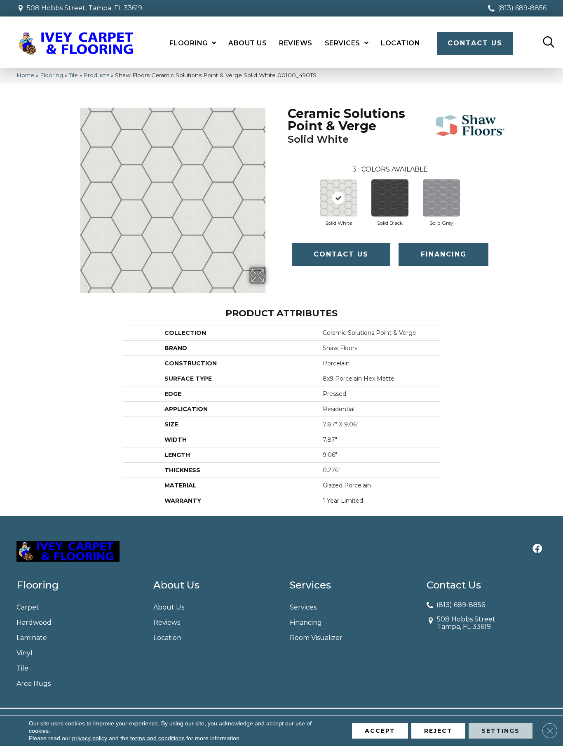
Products (96, 75)
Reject (438, 730)
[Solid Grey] (441, 198)
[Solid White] (338, 198)
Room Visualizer (316, 638)
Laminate (31, 638)
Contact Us (341, 254)
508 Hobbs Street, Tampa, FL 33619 (84, 8)
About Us (168, 607)
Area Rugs (33, 683)
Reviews (166, 622)
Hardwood (34, 622)
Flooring (51, 75)
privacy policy (89, 738)
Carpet (27, 607)
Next (496, 190)
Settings (500, 730)
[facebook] (537, 549)
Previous (283, 190)
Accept (380, 730)
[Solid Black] (390, 198)
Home (25, 75)
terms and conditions (157, 738)
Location (167, 638)
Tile (73, 75)
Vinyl (24, 653)
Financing (444, 254)
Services (303, 607)
